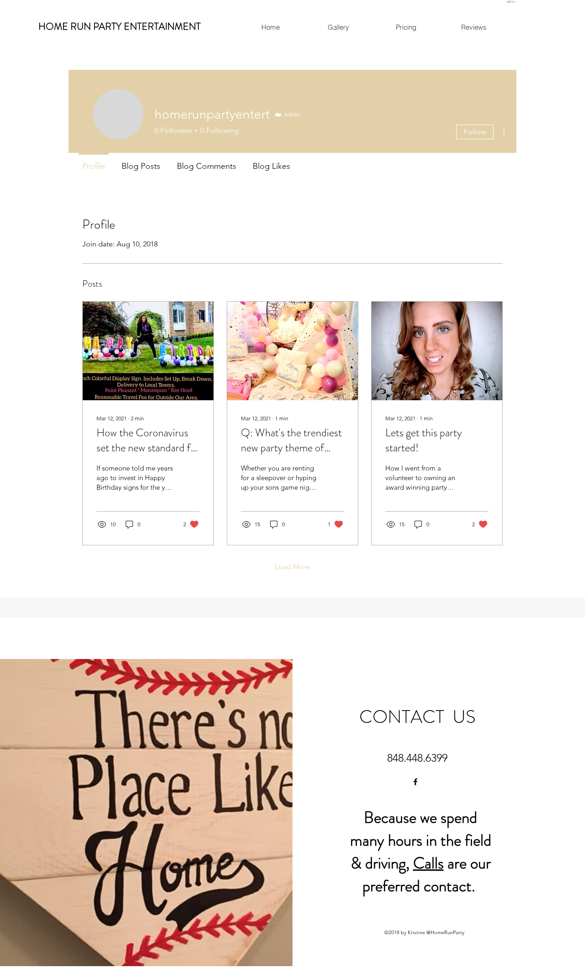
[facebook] (415, 781)
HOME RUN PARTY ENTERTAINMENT (119, 26)
